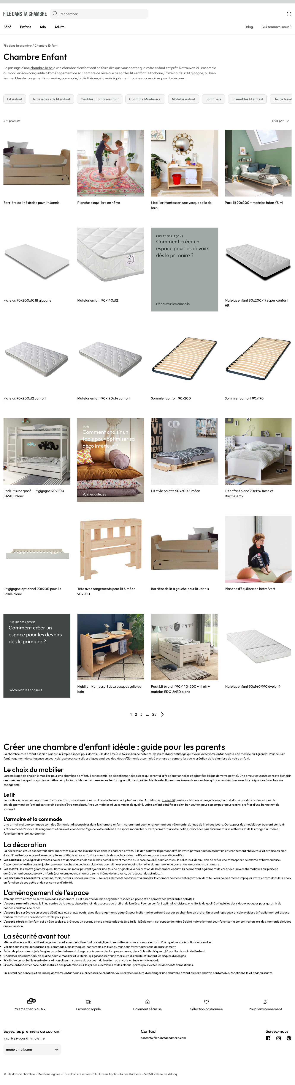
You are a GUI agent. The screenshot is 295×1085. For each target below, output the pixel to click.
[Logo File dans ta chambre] (25, 14)
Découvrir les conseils (173, 304)
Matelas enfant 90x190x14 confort (103, 398)
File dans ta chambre (17, 45)
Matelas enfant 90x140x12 (97, 300)
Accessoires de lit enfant (51, 99)
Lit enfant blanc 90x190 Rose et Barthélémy (249, 493)
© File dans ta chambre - (20, 1074)
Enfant (25, 27)
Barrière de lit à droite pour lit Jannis (31, 202)
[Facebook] (268, 1038)
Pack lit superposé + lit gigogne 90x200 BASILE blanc (33, 493)
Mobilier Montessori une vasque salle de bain (181, 205)
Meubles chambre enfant (100, 99)
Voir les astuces (94, 494)
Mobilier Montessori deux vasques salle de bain (109, 689)
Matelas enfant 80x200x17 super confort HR (256, 303)
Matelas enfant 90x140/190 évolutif (252, 686)
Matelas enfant (183, 99)
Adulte (59, 27)
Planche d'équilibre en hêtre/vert (250, 589)
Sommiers (213, 99)
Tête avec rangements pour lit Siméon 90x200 (106, 591)
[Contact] (289, 13)
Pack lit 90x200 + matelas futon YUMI (254, 202)
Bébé (7, 27)
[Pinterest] (289, 1038)
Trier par (278, 121)
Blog (249, 27)
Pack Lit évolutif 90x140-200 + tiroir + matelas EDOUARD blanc (180, 689)
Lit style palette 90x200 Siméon (175, 491)
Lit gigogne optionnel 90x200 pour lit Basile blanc (32, 591)
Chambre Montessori (145, 99)
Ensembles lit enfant (247, 99)
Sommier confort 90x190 (244, 398)
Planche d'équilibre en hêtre (98, 202)
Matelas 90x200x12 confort (24, 398)
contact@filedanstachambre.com (163, 1038)
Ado (43, 27)
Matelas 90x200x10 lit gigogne (27, 300)
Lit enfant (14, 99)
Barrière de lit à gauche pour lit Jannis (180, 589)
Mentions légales (49, 1074)
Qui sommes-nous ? (277, 27)
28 (154, 714)
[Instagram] (278, 1038)
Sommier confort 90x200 (171, 398)
